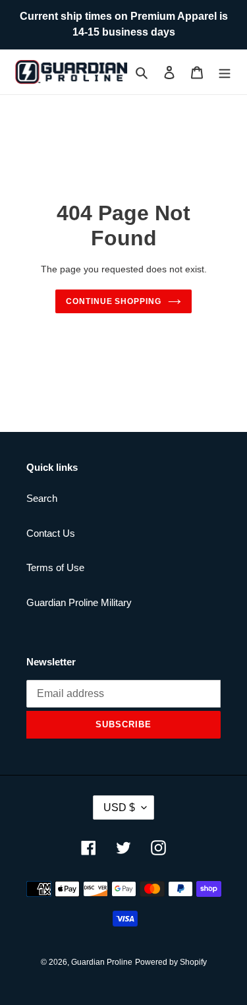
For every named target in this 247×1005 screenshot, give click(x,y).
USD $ (119, 807)
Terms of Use (55, 567)
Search (41, 498)
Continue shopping (114, 301)
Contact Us (50, 533)
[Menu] (224, 72)
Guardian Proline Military (79, 602)
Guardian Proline (101, 962)
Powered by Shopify (171, 962)
